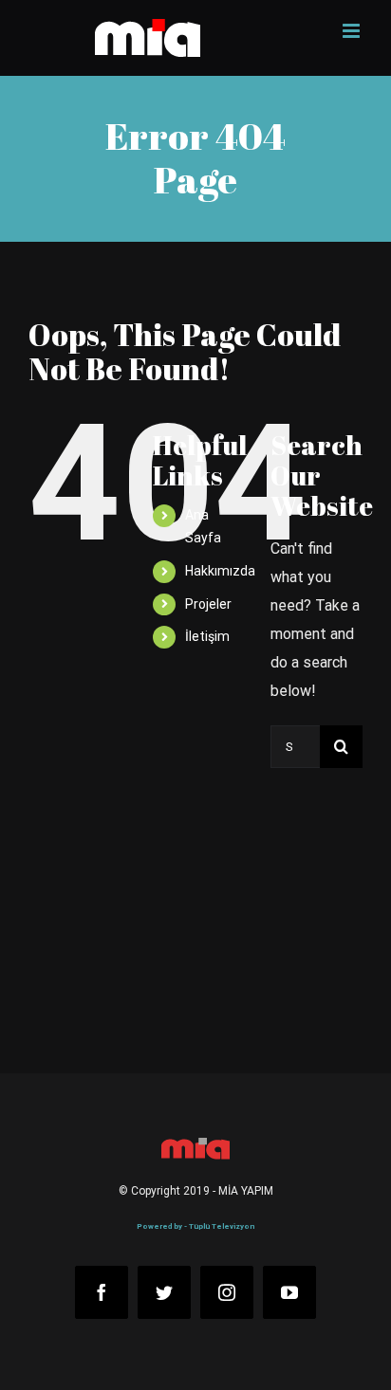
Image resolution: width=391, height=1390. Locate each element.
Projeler (208, 604)
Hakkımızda (220, 570)
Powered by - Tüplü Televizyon (195, 1226)
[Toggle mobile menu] (353, 31)
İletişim (207, 636)
